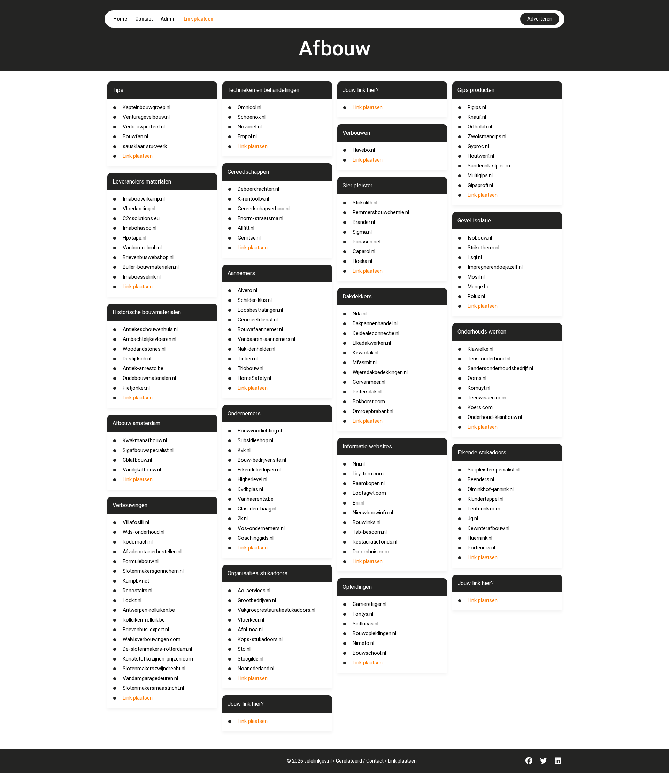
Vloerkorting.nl (139, 208)
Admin (168, 19)
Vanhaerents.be (256, 499)
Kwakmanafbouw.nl (145, 440)
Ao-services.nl (254, 590)
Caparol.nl (364, 251)
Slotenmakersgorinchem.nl (153, 571)
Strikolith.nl (365, 203)
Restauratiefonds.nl (375, 542)
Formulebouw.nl (141, 561)
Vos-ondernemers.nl (261, 528)
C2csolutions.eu (141, 218)
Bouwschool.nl (369, 653)
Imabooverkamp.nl (144, 199)
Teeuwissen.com (487, 398)
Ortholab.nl (480, 127)
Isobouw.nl (480, 238)
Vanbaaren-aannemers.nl (266, 339)
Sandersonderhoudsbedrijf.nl (500, 368)
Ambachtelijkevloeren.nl (149, 339)
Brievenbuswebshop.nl (148, 257)
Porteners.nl (481, 548)
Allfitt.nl (246, 228)
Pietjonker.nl (136, 388)
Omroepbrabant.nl (373, 411)
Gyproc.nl (478, 146)
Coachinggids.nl (256, 538)
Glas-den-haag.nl (257, 509)
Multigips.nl (480, 175)
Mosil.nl (476, 277)
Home (120, 19)
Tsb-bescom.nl (370, 532)
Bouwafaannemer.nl (260, 329)
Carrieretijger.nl (369, 604)
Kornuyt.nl (479, 388)
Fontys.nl (363, 614)
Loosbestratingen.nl (260, 310)
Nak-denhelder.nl (256, 349)
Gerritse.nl (249, 238)
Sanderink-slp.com (489, 166)
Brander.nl (364, 222)
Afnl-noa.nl (250, 629)
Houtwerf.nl (481, 156)
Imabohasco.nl (139, 228)
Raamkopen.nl (369, 483)
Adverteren (539, 19)
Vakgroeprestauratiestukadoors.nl (276, 610)
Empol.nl (247, 136)
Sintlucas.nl (365, 623)
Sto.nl (244, 649)
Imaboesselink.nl (142, 277)
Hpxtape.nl (134, 238)
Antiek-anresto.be (143, 368)
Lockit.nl (132, 600)
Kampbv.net (136, 581)
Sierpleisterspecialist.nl (494, 470)
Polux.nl (476, 296)
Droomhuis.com (371, 551)
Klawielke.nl (480, 349)
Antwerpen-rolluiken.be (149, 610)
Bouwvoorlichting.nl (260, 431)
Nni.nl (359, 464)
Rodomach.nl (138, 542)
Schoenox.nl (252, 117)
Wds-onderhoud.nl (143, 532)
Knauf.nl (477, 117)
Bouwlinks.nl (366, 522)
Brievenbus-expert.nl (146, 629)
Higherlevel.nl (252, 479)
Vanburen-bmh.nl (142, 247)
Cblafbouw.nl (137, 460)
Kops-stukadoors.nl (260, 639)
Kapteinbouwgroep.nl (146, 107)
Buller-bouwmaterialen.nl (151, 267)
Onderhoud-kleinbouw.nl (495, 417)
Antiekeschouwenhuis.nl (150, 329)
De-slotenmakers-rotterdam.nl (157, 649)
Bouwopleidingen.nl (374, 633)
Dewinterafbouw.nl (488, 528)
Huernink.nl (480, 538)
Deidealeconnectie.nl (376, 333)
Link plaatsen (198, 19)
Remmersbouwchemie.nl (381, 212)
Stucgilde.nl (250, 659)
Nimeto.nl (363, 643)
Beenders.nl (481, 479)
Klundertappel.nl (485, 499)
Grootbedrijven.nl (257, 600)
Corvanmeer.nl (369, 382)
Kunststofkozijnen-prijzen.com (158, 659)
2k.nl (243, 518)
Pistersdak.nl (367, 392)
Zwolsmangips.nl (487, 136)
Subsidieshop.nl (255, 440)
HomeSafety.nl (254, 378)
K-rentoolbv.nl (253, 199)
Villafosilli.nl (136, 522)
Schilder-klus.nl (255, 300)
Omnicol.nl (249, 107)
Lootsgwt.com (369, 493)
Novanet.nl (250, 127)
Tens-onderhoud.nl (489, 359)
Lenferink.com (484, 509)
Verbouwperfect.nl (144, 127)
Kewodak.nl (365, 353)
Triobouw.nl (250, 368)
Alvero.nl (247, 290)
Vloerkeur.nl (251, 620)
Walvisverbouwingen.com (151, 639)
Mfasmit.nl (365, 362)
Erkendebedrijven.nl (259, 470)
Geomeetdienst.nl (258, 320)
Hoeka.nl (362, 261)
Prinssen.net (367, 242)
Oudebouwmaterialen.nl (149, 378)
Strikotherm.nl (483, 247)
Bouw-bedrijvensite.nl (262, 460)
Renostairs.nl (137, 590)
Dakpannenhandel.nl (375, 323)
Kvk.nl (244, 450)
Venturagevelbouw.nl (146, 117)
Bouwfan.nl (135, 136)
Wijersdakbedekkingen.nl (380, 372)
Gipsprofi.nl (480, 185)
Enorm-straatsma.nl (260, 218)
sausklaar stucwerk (145, 146)
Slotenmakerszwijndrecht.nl (154, 668)
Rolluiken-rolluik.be (144, 620)
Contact (144, 19)
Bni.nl (358, 503)
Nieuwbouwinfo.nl (373, 512)
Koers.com (480, 407)
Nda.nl (360, 314)
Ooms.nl (477, 378)
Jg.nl (473, 518)
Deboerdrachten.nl (258, 189)
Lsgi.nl (475, 257)
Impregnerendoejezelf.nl (495, 267)
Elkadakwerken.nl (372, 343)
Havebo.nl (364, 150)
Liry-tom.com (368, 473)
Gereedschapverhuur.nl (264, 208)
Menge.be (479, 286)
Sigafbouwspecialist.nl (148, 450)
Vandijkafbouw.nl (142, 470)
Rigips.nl (477, 107)
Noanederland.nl (256, 668)
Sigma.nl (362, 232)
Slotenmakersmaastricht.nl (153, 688)
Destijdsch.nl (137, 359)
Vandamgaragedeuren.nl (150, 678)
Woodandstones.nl (144, 349)
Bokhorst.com (369, 401)
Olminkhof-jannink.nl (491, 489)
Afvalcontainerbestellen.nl (152, 551)
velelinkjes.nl (318, 761)
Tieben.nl (248, 359)
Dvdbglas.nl (250, 489)
